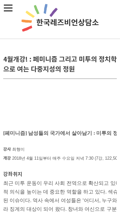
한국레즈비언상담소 (60, 19)
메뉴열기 (8, 8)
